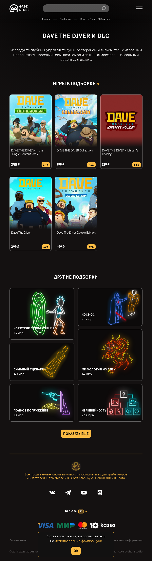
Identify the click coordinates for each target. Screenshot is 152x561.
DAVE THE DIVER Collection (74, 150)
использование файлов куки (78, 541)
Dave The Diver (21, 232)
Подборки (65, 19)
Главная (46, 19)
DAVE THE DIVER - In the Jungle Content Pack (27, 152)
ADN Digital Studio (130, 551)
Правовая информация (126, 540)
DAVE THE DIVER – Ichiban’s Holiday (120, 152)
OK (76, 551)
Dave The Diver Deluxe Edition (75, 232)
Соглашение (18, 540)
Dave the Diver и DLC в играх (95, 19)
